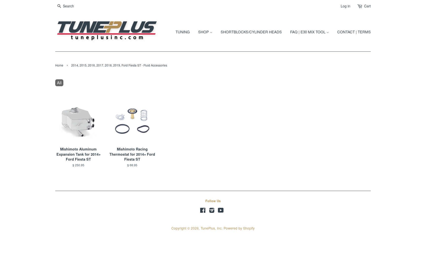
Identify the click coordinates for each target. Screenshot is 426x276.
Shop (204, 31)
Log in (345, 5)
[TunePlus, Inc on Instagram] (211, 211)
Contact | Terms (354, 31)
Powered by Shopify (239, 228)
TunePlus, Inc (211, 228)
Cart (367, 5)
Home (59, 65)
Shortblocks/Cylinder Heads (251, 31)
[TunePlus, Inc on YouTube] (221, 211)
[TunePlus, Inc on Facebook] (203, 211)
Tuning (183, 31)
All (59, 82)
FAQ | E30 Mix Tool (308, 31)
